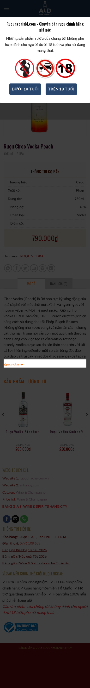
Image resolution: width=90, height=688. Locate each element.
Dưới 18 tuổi (25, 89)
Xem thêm (11, 365)
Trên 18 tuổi (61, 89)
